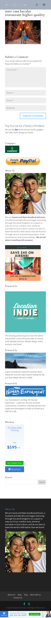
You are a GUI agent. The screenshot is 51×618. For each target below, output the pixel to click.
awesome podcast (29, 371)
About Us (11, 595)
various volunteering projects (26, 234)
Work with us (35, 595)
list (16, 129)
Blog (19, 595)
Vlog (26, 595)
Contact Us (17, 598)
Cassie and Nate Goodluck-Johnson (28, 217)
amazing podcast (16, 335)
